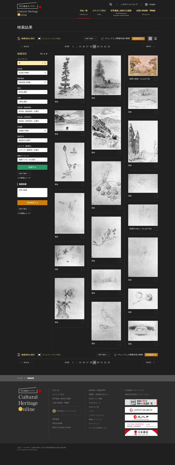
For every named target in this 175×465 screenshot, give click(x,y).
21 (101, 46)
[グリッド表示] (150, 38)
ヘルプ (91, 411)
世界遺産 (55, 419)
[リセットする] (42, 63)
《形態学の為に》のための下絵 (140, 229)
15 (80, 46)
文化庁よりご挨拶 (95, 399)
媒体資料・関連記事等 (97, 390)
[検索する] (45, 63)
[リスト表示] (155, 38)
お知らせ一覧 (94, 407)
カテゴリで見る (99, 12)
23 (109, 46)
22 (105, 46)
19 (94, 46)
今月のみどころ (94, 403)
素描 (56, 102)
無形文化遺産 (57, 423)
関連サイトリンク (95, 419)
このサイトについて (129, 4)
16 (84, 46)
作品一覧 (84, 12)
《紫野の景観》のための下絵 (139, 79)
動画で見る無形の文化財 (61, 427)
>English (152, 4)
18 (91, 46)
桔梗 (56, 269)
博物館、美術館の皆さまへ (99, 394)
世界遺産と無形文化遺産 (121, 13)
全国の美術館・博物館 (145, 12)
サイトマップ (94, 424)
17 (87, 46)
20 (98, 46)
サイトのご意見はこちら (98, 428)
